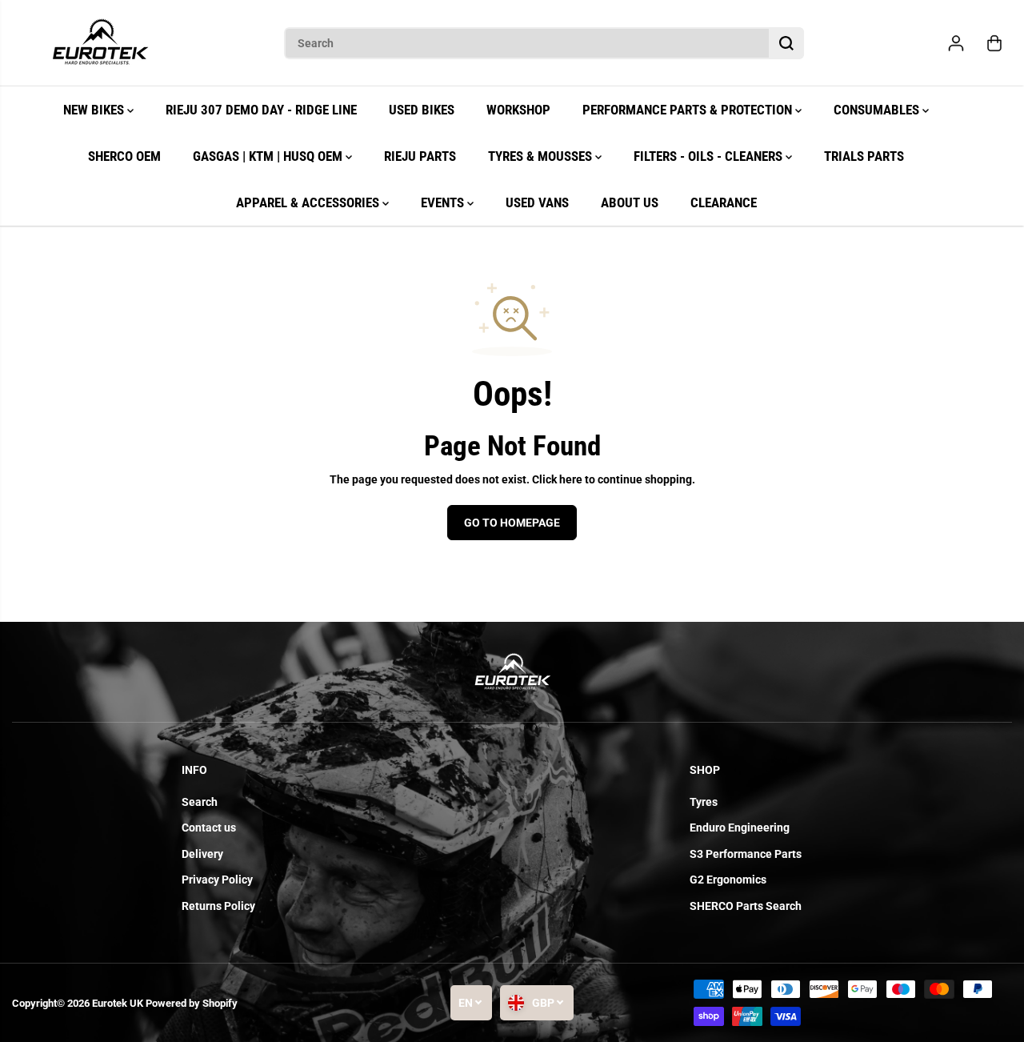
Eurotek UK (117, 1003)
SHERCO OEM (124, 156)
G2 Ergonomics (728, 879)
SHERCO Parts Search (746, 906)
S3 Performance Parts (746, 854)
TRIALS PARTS (864, 156)
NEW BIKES (95, 110)
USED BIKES (421, 110)
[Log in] (956, 43)
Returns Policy (218, 906)
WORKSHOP (518, 110)
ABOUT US (629, 202)
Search (200, 802)
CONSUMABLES (878, 110)
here (570, 479)
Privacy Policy (217, 879)
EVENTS (444, 202)
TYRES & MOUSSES (541, 156)
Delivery (202, 854)
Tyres (704, 802)
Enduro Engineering (740, 827)
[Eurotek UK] (100, 43)
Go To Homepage (512, 522)
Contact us (209, 827)
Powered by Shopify (192, 1003)
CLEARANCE (723, 202)
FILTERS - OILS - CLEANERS (710, 156)
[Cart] (994, 43)
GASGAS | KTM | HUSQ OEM (269, 156)
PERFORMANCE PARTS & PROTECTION (688, 110)
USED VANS (537, 202)
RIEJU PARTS (420, 156)
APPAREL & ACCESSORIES (309, 202)
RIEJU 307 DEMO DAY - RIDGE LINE (261, 110)
